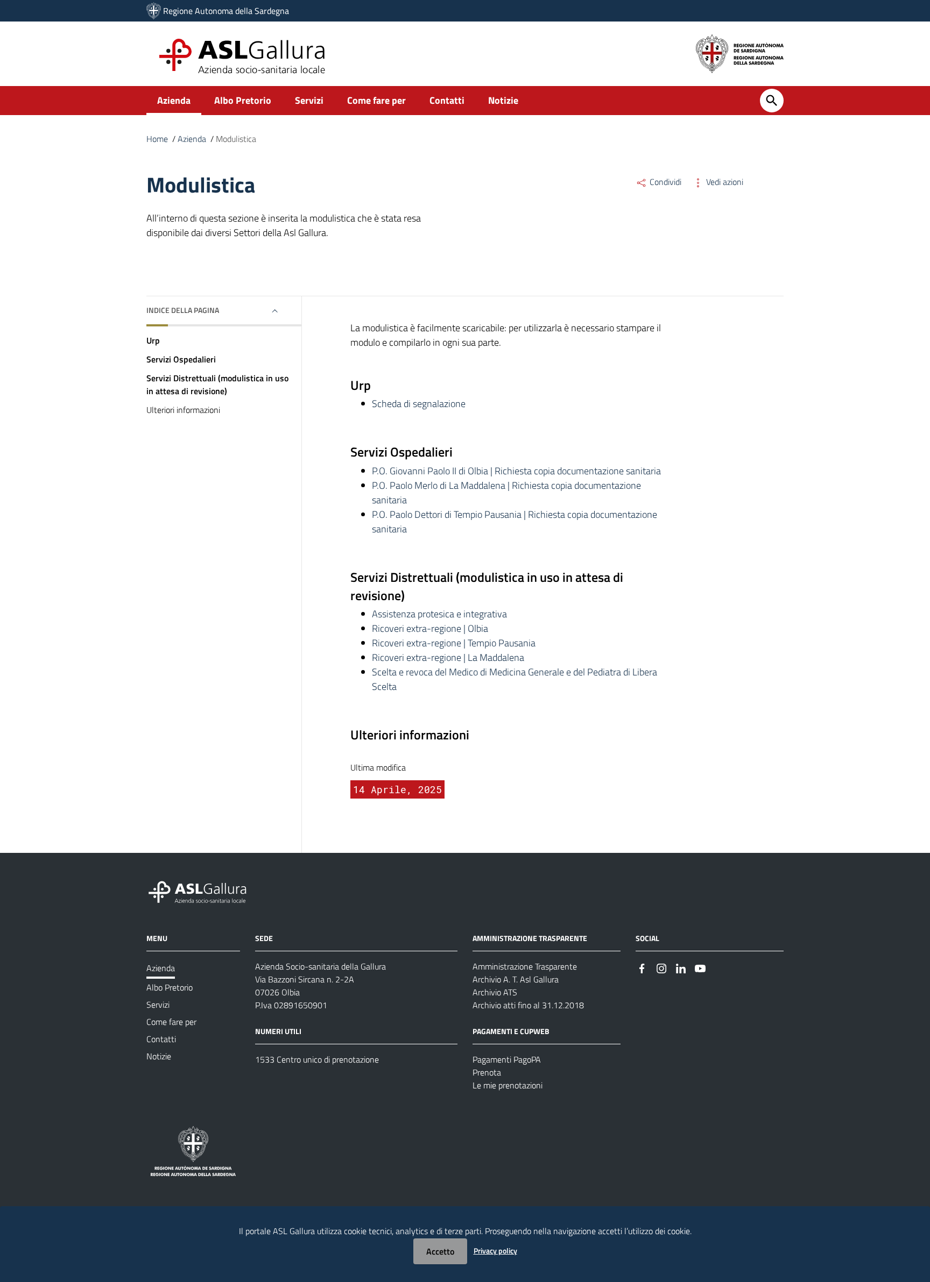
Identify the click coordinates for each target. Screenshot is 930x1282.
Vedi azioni (723, 181)
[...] (202, 891)
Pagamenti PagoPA (507, 1059)
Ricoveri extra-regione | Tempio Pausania (454, 643)
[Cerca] (772, 100)
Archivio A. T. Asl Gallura (516, 979)
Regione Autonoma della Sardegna (226, 10)
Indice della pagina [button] (182, 310)
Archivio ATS (495, 992)
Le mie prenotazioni (507, 1085)
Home (157, 138)
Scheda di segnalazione (419, 403)
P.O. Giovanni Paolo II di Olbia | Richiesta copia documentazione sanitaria (516, 471)
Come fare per (376, 100)
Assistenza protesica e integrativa (439, 614)
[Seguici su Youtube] (700, 967)
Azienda (174, 100)
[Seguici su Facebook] (642, 967)
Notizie (503, 100)
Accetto (440, 1251)
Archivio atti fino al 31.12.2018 (528, 1005)
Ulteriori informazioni (183, 409)
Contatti (446, 100)
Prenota (487, 1072)
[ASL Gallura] (153, 10)
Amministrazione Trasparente (525, 966)
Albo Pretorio (242, 100)
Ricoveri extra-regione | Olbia (430, 628)
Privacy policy (495, 1250)
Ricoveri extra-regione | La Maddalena (448, 657)
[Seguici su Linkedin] (680, 967)
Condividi (664, 181)
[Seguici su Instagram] (661, 967)
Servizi (309, 100)
